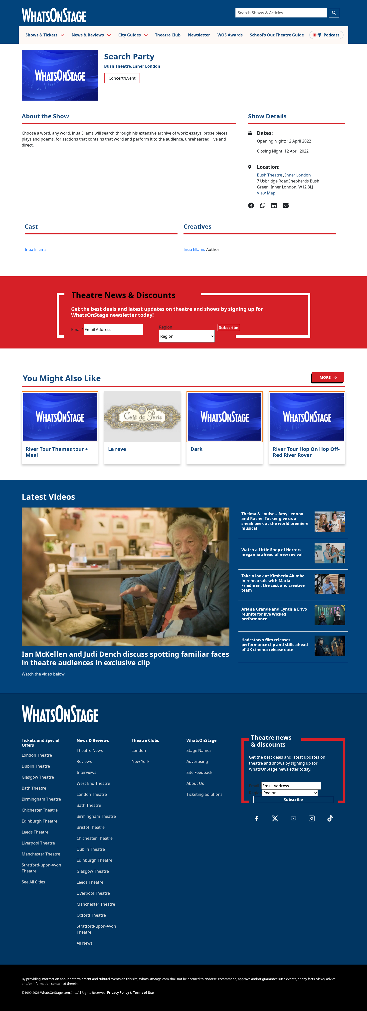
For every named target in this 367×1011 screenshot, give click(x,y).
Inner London (146, 66)
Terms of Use (143, 992)
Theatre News (90, 750)
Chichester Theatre (40, 810)
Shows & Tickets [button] (41, 35)
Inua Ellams (35, 249)
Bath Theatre (34, 788)
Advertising (197, 761)
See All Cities (33, 882)
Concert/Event (122, 78)
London (139, 750)
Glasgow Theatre (38, 777)
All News (85, 943)
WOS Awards (230, 35)
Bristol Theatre (91, 827)
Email (77, 329)
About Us (195, 783)
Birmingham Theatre (41, 799)
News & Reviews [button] (88, 35)
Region (165, 327)
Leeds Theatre (35, 832)
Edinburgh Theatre (39, 821)
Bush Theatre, (118, 66)
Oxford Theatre (91, 915)
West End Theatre (93, 783)
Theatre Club (168, 35)
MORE (326, 377)
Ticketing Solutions (204, 794)
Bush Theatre (270, 175)
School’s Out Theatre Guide (277, 35)
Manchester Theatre (41, 854)
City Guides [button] (130, 35)
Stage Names (198, 750)
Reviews (84, 761)
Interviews (86, 772)
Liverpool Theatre (38, 843)
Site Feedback (199, 772)
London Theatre (37, 755)
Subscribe (228, 327)
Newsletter (199, 35)
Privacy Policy (118, 992)
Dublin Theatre (36, 766)
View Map (266, 193)
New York (141, 761)
